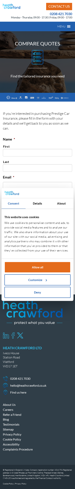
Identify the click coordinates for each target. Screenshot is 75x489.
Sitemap (8, 429)
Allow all (37, 267)
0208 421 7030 (61, 14)
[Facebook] (13, 335)
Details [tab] (37, 203)
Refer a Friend (12, 414)
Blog (6, 419)
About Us (9, 404)
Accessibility (11, 444)
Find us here (18, 392)
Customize (35, 280)
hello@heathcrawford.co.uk (28, 385)
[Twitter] (20, 335)
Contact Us (59, 6)
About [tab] (61, 203)
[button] (61, 26)
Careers (8, 409)
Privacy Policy (12, 434)
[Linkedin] (6, 335)
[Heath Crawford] (11, 6)
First (6, 146)
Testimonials (11, 424)
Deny (37, 292)
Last (6, 162)
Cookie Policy (12, 439)
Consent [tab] (13, 203)
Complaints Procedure (18, 449)
